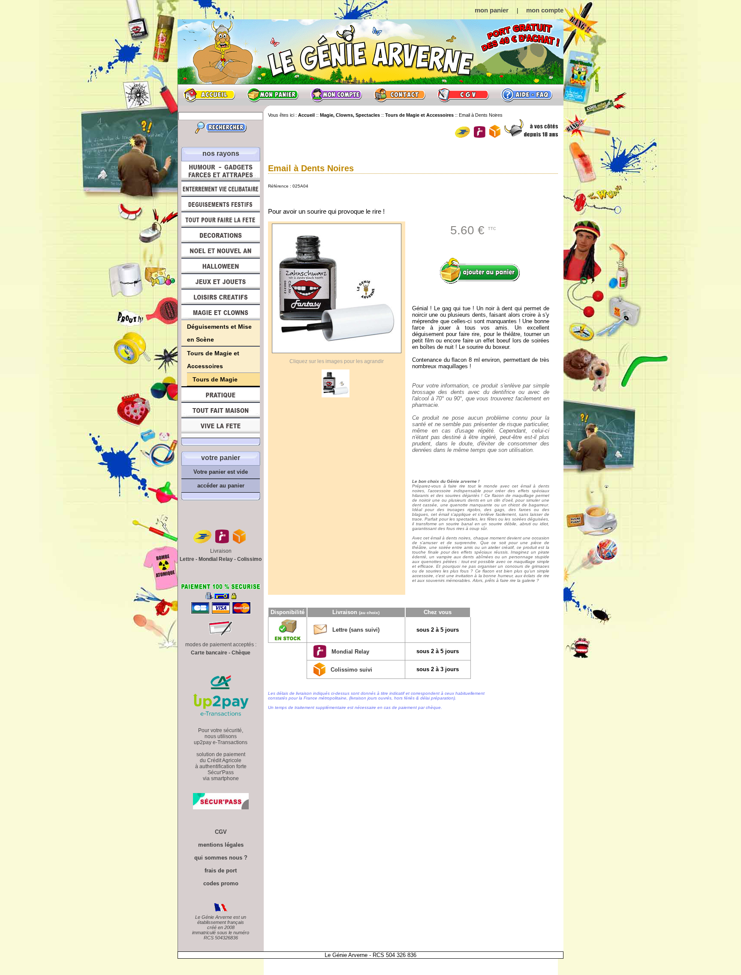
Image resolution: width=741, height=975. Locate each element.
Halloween (220, 266)
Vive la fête (220, 428)
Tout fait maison (220, 410)
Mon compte (336, 95)
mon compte (544, 10)
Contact (399, 95)
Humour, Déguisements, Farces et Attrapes (220, 171)
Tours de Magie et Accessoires (213, 359)
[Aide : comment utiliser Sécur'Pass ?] (221, 807)
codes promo (220, 883)
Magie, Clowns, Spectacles (220, 312)
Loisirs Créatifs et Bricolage (220, 297)
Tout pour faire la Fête (220, 219)
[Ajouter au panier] (483, 271)
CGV (463, 95)
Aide (526, 95)
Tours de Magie (215, 379)
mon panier (492, 10)
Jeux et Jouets (220, 281)
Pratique (220, 395)
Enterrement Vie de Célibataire (220, 189)
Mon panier (272, 95)
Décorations (220, 235)
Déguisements (220, 204)
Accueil (209, 95)
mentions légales (221, 845)
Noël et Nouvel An (220, 250)
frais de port (221, 870)
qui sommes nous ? (220, 857)
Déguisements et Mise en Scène (219, 333)
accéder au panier (220, 485)
